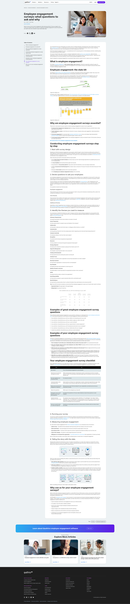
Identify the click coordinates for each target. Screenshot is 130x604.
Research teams (47, 589)
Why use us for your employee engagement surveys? (34, 65)
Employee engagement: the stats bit (33, 46)
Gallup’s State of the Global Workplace (62, 72)
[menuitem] (34, 2)
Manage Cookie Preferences (52, 601)
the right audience (54, 462)
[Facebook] (26, 597)
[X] (28, 597)
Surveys (93, 521)
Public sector (47, 583)
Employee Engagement (100, 521)
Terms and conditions (35, 601)
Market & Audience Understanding (30, 594)
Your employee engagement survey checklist (32, 62)
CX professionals (48, 587)
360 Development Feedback (29, 592)
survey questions (83, 181)
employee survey (55, 47)
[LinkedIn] (31, 597)
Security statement (43, 601)
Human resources (48, 594)
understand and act (96, 154)
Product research (48, 590)
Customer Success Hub (70, 581)
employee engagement (59, 64)
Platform (88, 583)
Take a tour (90, 528)
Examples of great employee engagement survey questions (34, 56)
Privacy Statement (27, 601)
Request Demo (101, 2)
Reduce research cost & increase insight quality (32, 583)
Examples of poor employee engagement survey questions (34, 59)
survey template (57, 364)
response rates (66, 417)
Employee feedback (55, 135)
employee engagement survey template (59, 206)
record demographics (57, 215)
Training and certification (70, 586)
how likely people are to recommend (77, 434)
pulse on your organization (85, 54)
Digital (46, 592)
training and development (60, 200)
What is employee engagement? (32, 44)
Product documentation (70, 583)
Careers (88, 584)
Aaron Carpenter (27, 23)
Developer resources (69, 584)
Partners (88, 589)
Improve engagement (27, 581)
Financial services (48, 581)
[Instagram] (24, 597)
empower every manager (61, 497)
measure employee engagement (73, 424)
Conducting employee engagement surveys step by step (34, 52)
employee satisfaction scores (75, 134)
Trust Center (89, 591)
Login (95, 2)
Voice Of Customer (27, 587)
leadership (78, 199)
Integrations (89, 588)
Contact (88, 581)
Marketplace (89, 586)
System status (68, 588)
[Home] (28, 2)
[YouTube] (33, 597)
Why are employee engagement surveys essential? (33, 49)
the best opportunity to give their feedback (58, 419)
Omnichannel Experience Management (30, 589)
